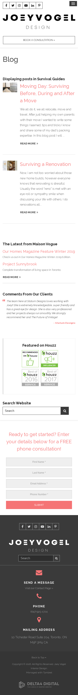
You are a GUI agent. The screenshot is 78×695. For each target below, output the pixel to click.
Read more (28, 143)
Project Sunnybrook (20, 264)
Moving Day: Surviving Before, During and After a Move (47, 93)
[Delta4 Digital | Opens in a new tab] (39, 682)
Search (65, 411)
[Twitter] (13, 5)
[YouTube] (26, 5)
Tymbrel (47, 672)
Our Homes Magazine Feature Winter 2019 (39, 251)
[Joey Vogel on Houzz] (39, 368)
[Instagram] (19, 5)
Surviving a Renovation (45, 164)
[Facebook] (6, 5)
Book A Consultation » (39, 40)
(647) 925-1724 (39, 611)
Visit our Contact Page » (39, 588)
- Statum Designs (64, 323)
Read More (10, 277)
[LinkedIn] (32, 5)
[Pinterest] (39, 5)
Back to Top (38, 657)
